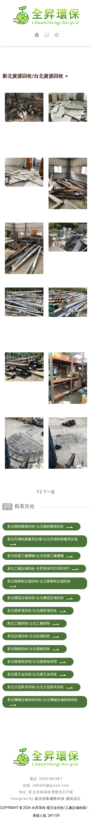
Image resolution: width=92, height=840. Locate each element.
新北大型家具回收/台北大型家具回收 (35, 687)
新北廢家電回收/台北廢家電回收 (32, 610)
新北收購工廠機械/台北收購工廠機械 (35, 556)
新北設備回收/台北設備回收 (28, 636)
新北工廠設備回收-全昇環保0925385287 (38, 568)
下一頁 (49, 492)
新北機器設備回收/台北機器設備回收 (35, 598)
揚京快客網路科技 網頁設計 (58, 799)
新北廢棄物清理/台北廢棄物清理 (32, 661)
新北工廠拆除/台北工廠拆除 (28, 623)
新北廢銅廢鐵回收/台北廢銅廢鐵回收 (35, 526)
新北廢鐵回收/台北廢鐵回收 (28, 649)
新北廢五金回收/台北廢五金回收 (32, 674)
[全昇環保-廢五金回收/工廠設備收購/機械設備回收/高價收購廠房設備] (46, 16)
